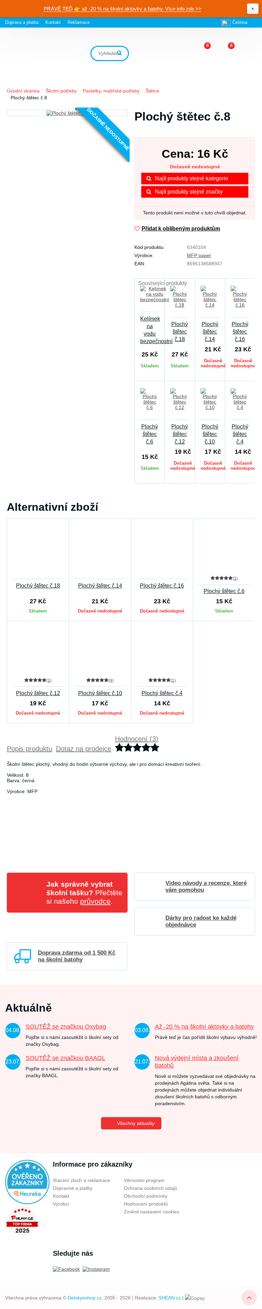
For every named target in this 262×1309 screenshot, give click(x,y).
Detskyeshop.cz (85, 1297)
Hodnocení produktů (146, 1204)
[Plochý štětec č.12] (179, 403)
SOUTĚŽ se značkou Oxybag (66, 1026)
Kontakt (53, 22)
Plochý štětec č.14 (210, 331)
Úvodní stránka (23, 91)
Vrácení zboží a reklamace (81, 1180)
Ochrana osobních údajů (150, 1188)
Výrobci (61, 1204)
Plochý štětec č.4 (240, 434)
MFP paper (199, 255)
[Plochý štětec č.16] (240, 301)
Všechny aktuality (136, 1123)
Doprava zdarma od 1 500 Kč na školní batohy (76, 956)
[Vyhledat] (120, 53)
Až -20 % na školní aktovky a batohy (204, 1026)
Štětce (152, 91)
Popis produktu (29, 748)
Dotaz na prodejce (83, 748)
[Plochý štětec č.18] (179, 301)
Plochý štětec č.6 (149, 434)
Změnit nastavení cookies (151, 1211)
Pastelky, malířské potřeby (111, 91)
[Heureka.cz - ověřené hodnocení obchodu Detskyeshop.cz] (27, 1181)
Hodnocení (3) (136, 739)
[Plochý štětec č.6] (149, 403)
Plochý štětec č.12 (179, 434)
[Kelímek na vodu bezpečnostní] (149, 298)
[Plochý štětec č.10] (210, 403)
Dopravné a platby (72, 1188)
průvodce (95, 901)
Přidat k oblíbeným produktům (181, 228)
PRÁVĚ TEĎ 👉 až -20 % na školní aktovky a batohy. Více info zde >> (123, 9)
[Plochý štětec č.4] (240, 403)
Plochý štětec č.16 (240, 331)
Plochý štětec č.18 (179, 331)
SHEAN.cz (170, 1297)
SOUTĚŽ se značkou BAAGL (65, 1058)
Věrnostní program (144, 1180)
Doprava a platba (22, 22)
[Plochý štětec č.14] (210, 301)
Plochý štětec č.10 (210, 434)
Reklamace (79, 22)
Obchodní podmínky (146, 1196)
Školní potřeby (61, 91)
